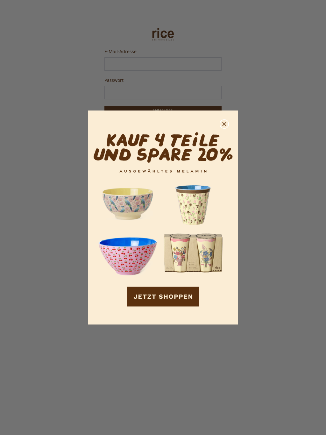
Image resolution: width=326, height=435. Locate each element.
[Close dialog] (224, 124)
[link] (163, 218)
